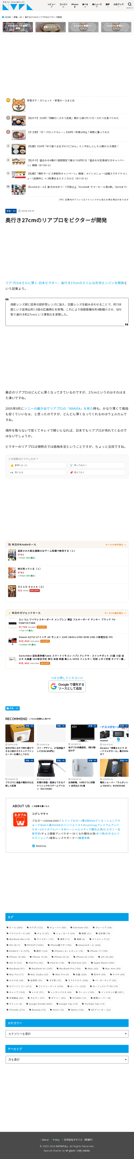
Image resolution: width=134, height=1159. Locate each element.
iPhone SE (85, 956)
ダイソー (58, 998)
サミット (15, 1003)
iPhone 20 (61, 956)
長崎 (81, 939)
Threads (17, 1009)
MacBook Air (42, 968)
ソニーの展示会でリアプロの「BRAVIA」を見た (58, 408)
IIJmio (77, 1009)
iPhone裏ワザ (61, 945)
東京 (65, 939)
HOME (8, 17)
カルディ (37, 998)
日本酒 (104, 933)
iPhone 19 (39, 956)
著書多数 (84, 838)
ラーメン (86, 992)
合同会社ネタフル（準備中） (79, 1139)
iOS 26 (107, 956)
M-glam (70, 1150)
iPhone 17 (99, 951)
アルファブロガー (70, 820)
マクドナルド (78, 980)
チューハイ (58, 927)
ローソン (78, 986)
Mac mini (113, 968)
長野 (86, 933)
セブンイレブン (20, 986)
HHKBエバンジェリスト (68, 825)
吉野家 (36, 980)
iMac (93, 968)
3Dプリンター (101, 1009)
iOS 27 (15, 962)
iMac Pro (62, 974)
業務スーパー (102, 998)
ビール (16, 927)
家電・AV (18, 17)
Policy (56, 1139)
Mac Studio (39, 974)
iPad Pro (36, 962)
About (45, 1139)
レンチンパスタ (61, 992)
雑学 (42, 951)
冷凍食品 (16, 998)
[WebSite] (39, 845)
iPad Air (57, 962)
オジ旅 (100, 833)
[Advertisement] (67, 64)
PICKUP (35, 945)
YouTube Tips (95, 1003)
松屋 (81, 974)
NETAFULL (62, 1146)
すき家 (55, 980)
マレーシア (103, 927)
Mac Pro (16, 974)
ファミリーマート (51, 986)
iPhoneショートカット (68, 951)
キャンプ (17, 992)
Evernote (80, 927)
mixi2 (58, 1009)
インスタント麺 (112, 992)
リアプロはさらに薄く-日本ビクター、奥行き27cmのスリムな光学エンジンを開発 (64, 283)
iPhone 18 (17, 956)
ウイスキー (45, 939)
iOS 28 (14, 945)
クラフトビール (19, 933)
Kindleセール (19, 951)
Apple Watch (104, 962)
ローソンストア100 (105, 986)
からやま (16, 980)
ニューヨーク (65, 933)
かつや (119, 974)
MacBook (17, 968)
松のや (100, 974)
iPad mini (79, 962)
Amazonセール (89, 945)
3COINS (79, 998)
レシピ (38, 992)
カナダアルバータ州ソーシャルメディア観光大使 (72, 829)
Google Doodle (40, 1003)
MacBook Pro (70, 968)
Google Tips (68, 1003)
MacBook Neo (19, 939)
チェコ (43, 933)
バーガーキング (105, 980)
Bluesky (39, 1009)
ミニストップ (101, 939)
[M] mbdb (83, 1150)
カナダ (36, 927)
